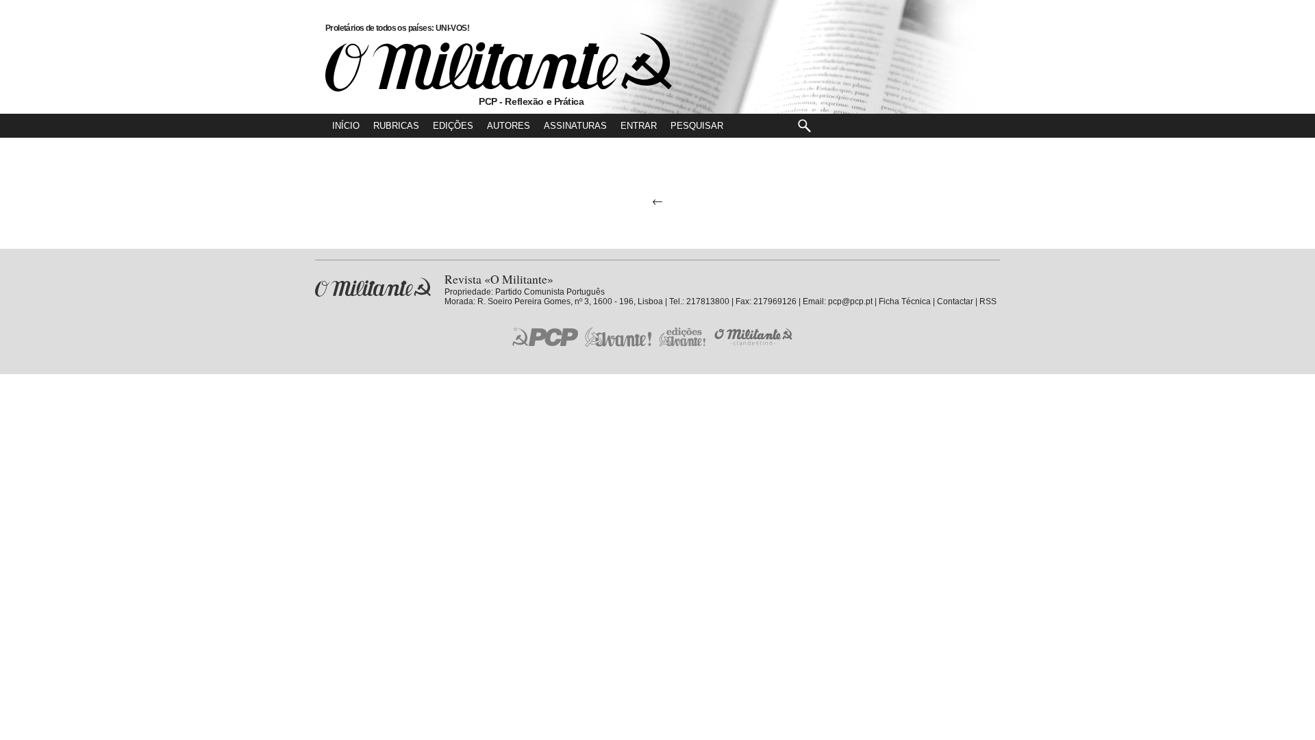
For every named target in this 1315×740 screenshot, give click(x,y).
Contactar (955, 301)
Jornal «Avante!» (618, 337)
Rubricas (396, 126)
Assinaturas (575, 126)
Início (346, 126)
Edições (453, 126)
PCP (545, 336)
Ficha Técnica (905, 301)
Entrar (639, 126)
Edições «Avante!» (682, 337)
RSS (988, 301)
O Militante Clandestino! (755, 337)
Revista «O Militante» (373, 287)
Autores (508, 126)
